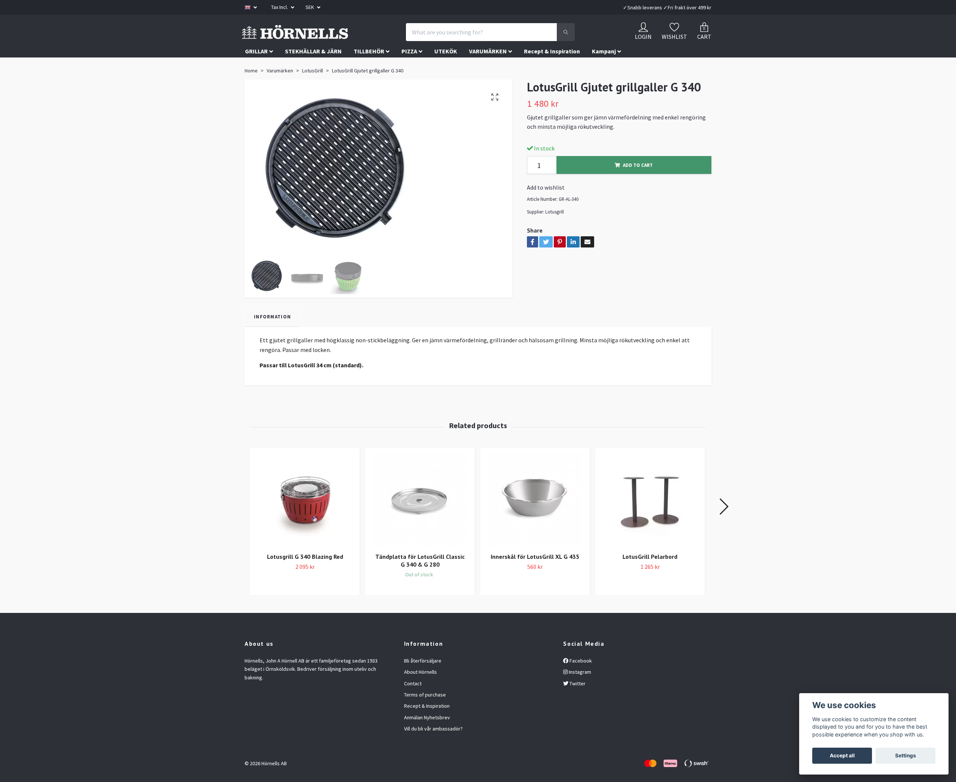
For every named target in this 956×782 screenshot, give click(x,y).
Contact (413, 700)
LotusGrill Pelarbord (650, 573)
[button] (723, 523)
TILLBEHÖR (369, 68)
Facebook (580, 677)
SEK (310, 7)
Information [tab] (272, 333)
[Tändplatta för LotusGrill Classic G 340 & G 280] (420, 516)
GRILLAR (256, 68)
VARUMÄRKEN (488, 68)
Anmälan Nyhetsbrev (427, 734)
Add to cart (638, 182)
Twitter (577, 700)
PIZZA (409, 68)
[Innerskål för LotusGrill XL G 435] (535, 516)
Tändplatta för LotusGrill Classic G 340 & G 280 (420, 577)
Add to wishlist (546, 204)
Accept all (842, 755)
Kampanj (604, 68)
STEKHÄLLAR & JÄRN (313, 68)
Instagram (579, 689)
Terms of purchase (425, 711)
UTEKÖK (445, 68)
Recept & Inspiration (552, 68)
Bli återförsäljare (422, 677)
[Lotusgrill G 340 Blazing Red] (305, 516)
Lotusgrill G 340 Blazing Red (305, 573)
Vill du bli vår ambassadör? (433, 745)
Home (251, 87)
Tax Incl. (280, 7)
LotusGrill (312, 87)
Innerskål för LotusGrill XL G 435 (535, 573)
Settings (905, 755)
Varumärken (280, 87)
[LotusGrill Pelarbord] (650, 516)
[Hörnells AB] (357, 40)
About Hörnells (420, 689)
